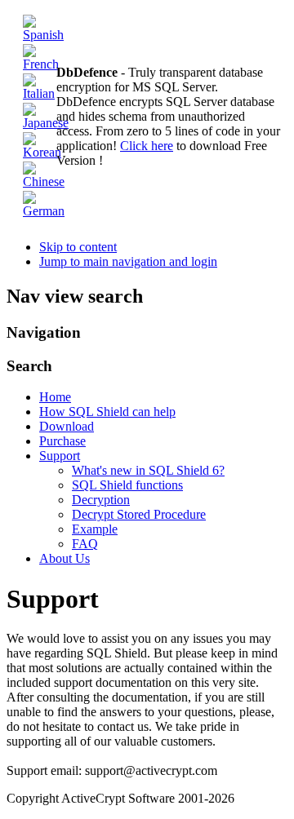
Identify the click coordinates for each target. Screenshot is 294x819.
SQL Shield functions (127, 485)
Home (55, 397)
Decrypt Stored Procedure (139, 514)
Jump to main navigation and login (128, 261)
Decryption (101, 500)
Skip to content (78, 247)
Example (95, 529)
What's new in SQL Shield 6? (148, 470)
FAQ (85, 544)
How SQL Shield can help (107, 411)
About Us (64, 558)
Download (66, 426)
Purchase (62, 441)
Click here (146, 146)
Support (59, 456)
